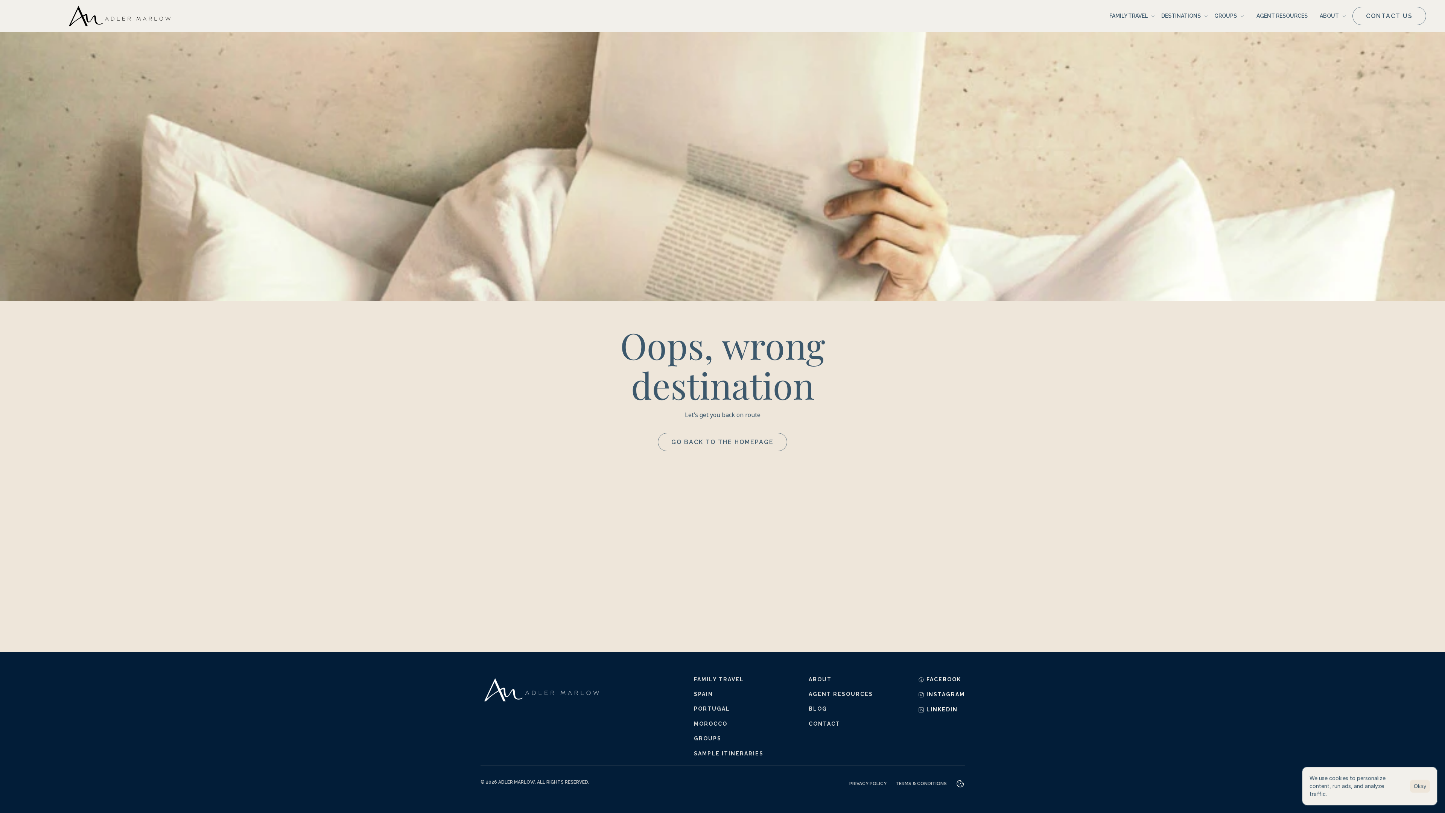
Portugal (712, 709)
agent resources (841, 694)
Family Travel (719, 679)
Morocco (710, 724)
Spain (703, 694)
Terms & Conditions (921, 783)
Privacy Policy (868, 783)
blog (818, 709)
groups (707, 738)
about (820, 679)
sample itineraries (729, 754)
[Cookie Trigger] (960, 783)
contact (824, 724)
